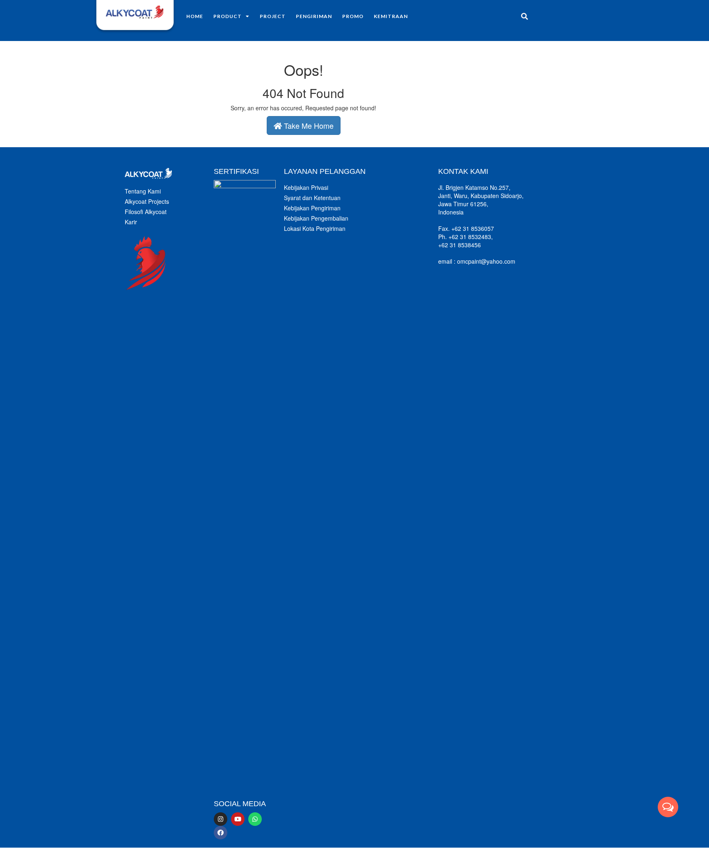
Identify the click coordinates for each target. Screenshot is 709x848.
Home (194, 16)
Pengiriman (314, 16)
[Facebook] (220, 832)
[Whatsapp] (255, 819)
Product (227, 16)
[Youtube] (238, 819)
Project (273, 16)
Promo (353, 16)
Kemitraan (391, 16)
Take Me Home (308, 125)
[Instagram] (220, 819)
